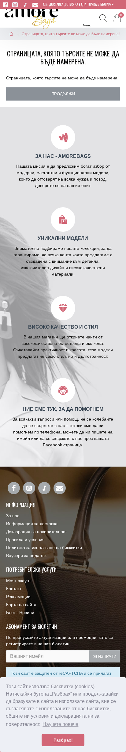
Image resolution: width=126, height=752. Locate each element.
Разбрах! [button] (63, 740)
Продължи (63, 94)
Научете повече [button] (60, 724)
